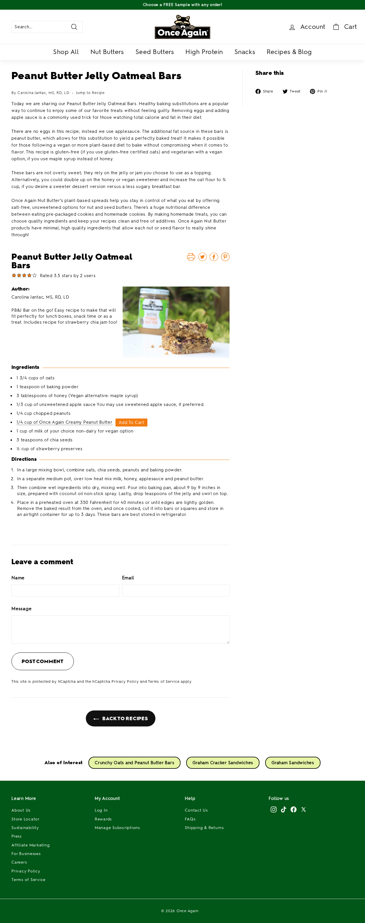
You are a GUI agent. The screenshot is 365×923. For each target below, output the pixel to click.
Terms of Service (163, 681)
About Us (21, 810)
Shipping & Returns (204, 827)
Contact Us (196, 810)
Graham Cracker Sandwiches (222, 762)
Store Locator (25, 819)
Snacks (244, 52)
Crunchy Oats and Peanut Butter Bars (134, 762)
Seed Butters (154, 52)
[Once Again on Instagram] (274, 809)
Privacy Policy (125, 681)
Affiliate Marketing (30, 845)
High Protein (204, 52)
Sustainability (25, 827)
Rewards (103, 819)
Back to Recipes (124, 718)
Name (18, 577)
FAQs (190, 819)
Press (16, 836)
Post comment (43, 661)
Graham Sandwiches (292, 762)
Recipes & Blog (289, 52)
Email (128, 577)
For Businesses (26, 853)
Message (21, 608)
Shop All (66, 52)
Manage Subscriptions (117, 827)
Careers (19, 862)
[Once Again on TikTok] (284, 809)
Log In (101, 810)
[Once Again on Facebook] (294, 809)
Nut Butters (107, 52)
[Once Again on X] (304, 809)
